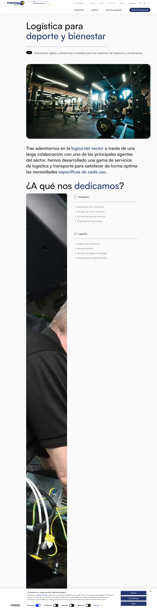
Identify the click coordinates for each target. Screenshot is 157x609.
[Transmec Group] (31, 3)
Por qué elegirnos (78, 3)
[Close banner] (150, 591)
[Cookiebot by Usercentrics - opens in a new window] (15, 605)
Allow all (133, 593)
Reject (134, 603)
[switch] (55, 605)
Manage (96, 605)
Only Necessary (134, 598)
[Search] (140, 3)
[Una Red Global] (144, 3)
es (147, 3)
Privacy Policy (42, 595)
